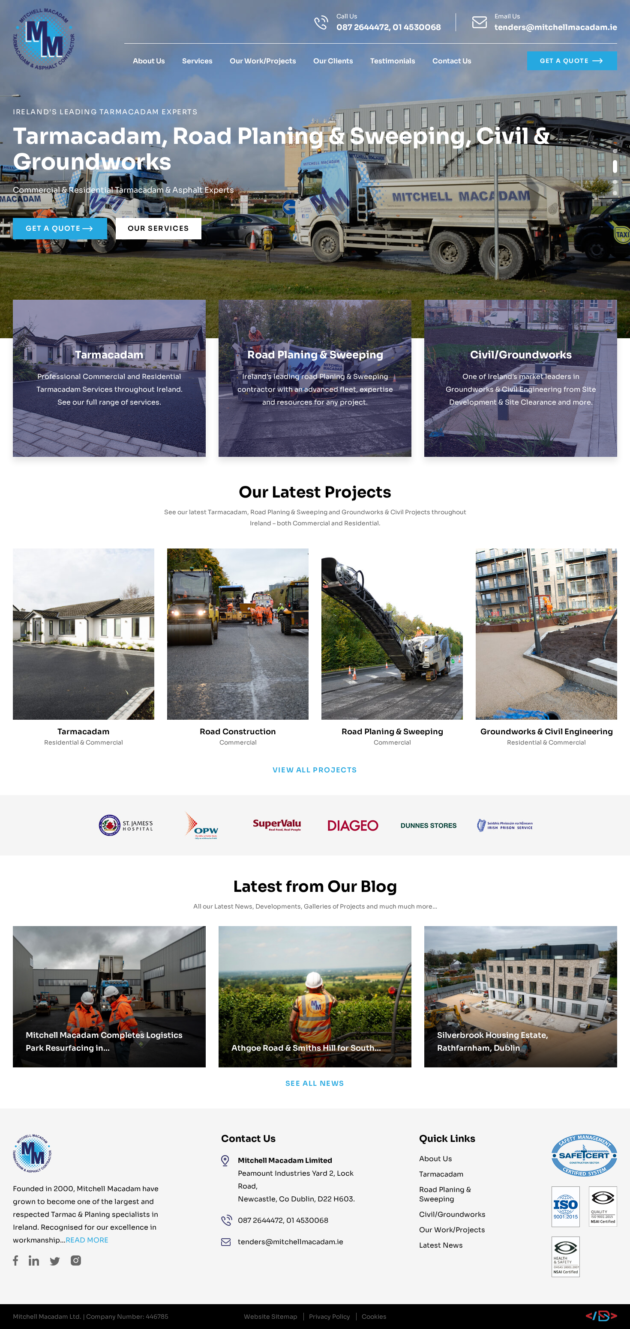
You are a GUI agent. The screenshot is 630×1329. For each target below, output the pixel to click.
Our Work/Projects (263, 61)
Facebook (15, 1260)
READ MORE (87, 1240)
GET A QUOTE (53, 228)
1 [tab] (615, 151)
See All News (315, 1083)
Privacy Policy (329, 1316)
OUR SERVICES (158, 228)
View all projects (315, 770)
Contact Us (451, 61)
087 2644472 (362, 27)
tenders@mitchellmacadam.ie (556, 27)
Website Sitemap (270, 1316)
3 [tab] (615, 182)
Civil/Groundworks (452, 1214)
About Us (149, 61)
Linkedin (34, 1260)
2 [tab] (615, 166)
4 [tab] (615, 193)
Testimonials (392, 61)
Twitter (55, 1261)
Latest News (441, 1245)
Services (197, 61)
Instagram (76, 1260)
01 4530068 (417, 27)
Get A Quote (564, 61)
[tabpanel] (315, 169)
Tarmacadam (441, 1174)
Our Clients (333, 61)
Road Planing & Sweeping (445, 1194)
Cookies (374, 1316)
